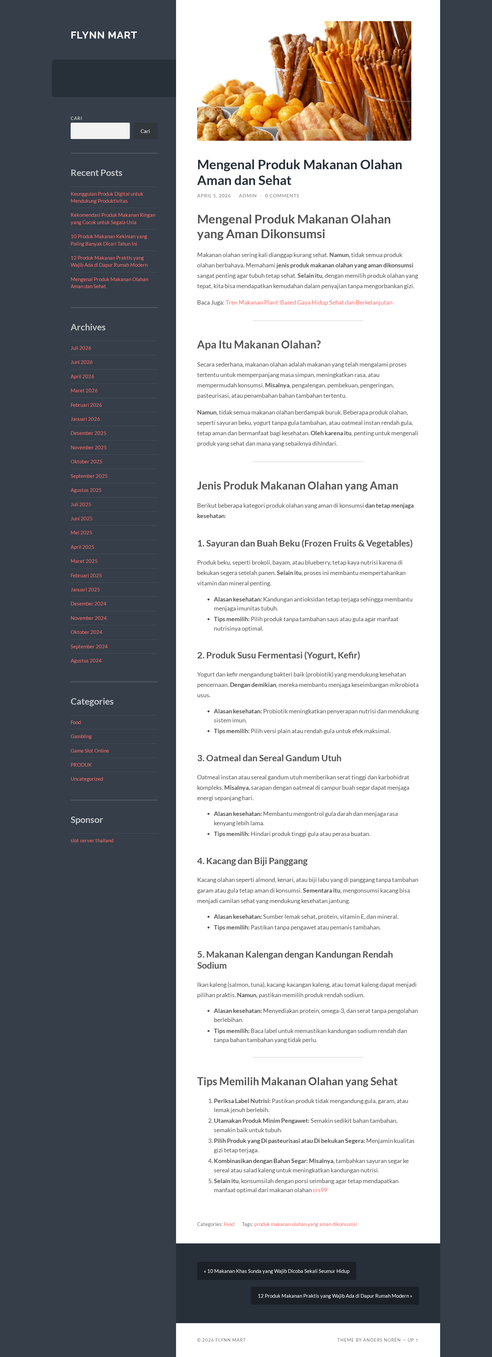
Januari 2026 (85, 419)
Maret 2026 (84, 390)
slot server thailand (92, 840)
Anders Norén (382, 1340)
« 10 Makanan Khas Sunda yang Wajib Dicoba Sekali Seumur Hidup (276, 1271)
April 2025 (82, 547)
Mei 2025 (81, 532)
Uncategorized (87, 779)
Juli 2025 (81, 504)
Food (76, 722)
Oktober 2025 (86, 461)
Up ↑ (413, 1340)
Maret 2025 (84, 561)
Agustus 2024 (86, 660)
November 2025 (89, 447)
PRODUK (81, 765)
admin (248, 195)
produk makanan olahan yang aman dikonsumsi (305, 1224)
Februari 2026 (86, 405)
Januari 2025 (85, 589)
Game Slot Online (90, 751)
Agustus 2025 (86, 490)
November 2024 (89, 618)
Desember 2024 (88, 603)
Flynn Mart (104, 35)
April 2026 (82, 376)
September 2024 (89, 646)
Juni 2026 (82, 362)
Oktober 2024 (86, 632)
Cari (76, 118)
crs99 (320, 1189)
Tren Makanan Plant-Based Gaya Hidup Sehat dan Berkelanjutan (309, 302)
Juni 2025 (82, 518)
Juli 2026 (81, 348)
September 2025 (89, 476)
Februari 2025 (86, 575)
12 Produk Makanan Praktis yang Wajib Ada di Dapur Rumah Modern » (335, 1296)
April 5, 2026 (214, 195)
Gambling (81, 736)
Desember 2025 (88, 433)
